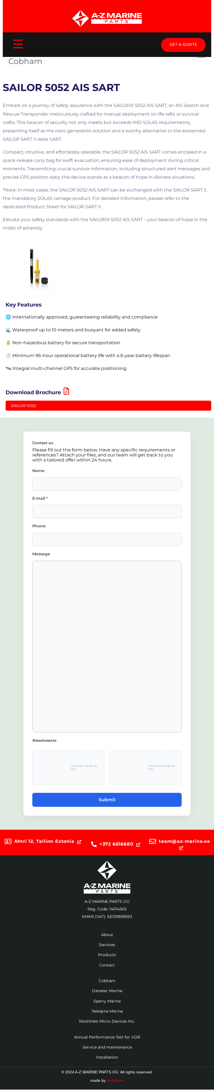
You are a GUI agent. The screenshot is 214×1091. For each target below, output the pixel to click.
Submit (107, 799)
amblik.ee (115, 1080)
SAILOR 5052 (23, 405)
